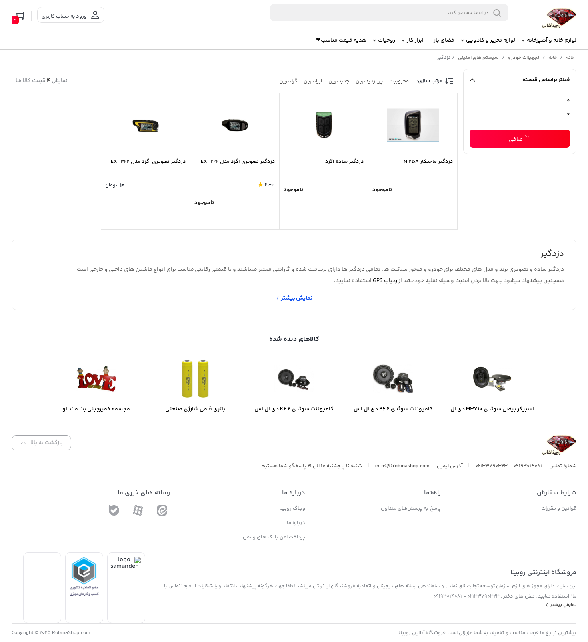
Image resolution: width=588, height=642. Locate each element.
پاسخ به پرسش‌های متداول (411, 508)
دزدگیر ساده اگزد (344, 162)
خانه (570, 58)
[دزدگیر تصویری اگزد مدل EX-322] (145, 125)
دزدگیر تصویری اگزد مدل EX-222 (238, 162)
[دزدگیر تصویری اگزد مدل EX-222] (234, 125)
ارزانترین (313, 81)
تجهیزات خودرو (523, 58)
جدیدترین (338, 81)
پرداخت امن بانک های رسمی (274, 537)
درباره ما (296, 523)
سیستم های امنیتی (478, 58)
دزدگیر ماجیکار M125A (428, 162)
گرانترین (288, 81)
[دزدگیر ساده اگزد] (324, 125)
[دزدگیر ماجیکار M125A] (412, 125)
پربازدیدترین (369, 81)
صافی (516, 139)
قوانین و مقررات (558, 508)
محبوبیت (399, 81)
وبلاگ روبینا (292, 508)
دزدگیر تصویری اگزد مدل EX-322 (148, 162)
